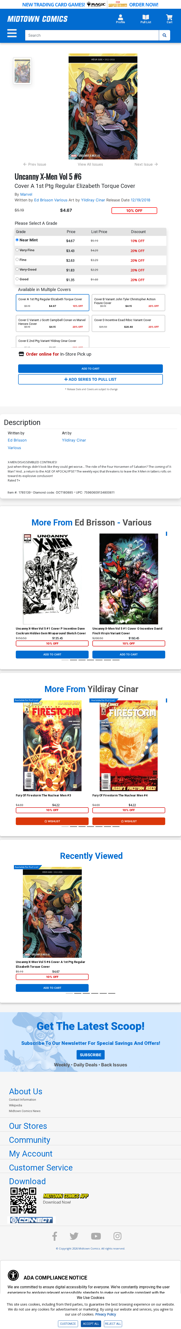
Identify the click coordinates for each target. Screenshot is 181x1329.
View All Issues (90, 164)
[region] (18, 585)
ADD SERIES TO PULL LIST (92, 379)
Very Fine (27, 250)
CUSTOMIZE (68, 1323)
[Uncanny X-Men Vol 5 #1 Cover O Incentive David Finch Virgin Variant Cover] (128, 579)
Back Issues (114, 1065)
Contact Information (22, 1099)
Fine (23, 260)
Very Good (28, 269)
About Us (25, 1091)
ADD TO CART (90, 368)
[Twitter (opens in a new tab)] (74, 1238)
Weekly (62, 1065)
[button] (120, 20)
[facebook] (55, 1238)
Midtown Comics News (25, 1111)
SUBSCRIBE (90, 1054)
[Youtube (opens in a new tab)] (96, 1238)
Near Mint (29, 240)
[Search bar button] (164, 35)
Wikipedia (15, 1105)
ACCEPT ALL (91, 1323)
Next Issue (144, 164)
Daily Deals (86, 1065)
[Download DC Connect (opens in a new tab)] (92, 1220)
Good (24, 279)
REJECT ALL (113, 1323)
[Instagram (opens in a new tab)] (117, 1238)
